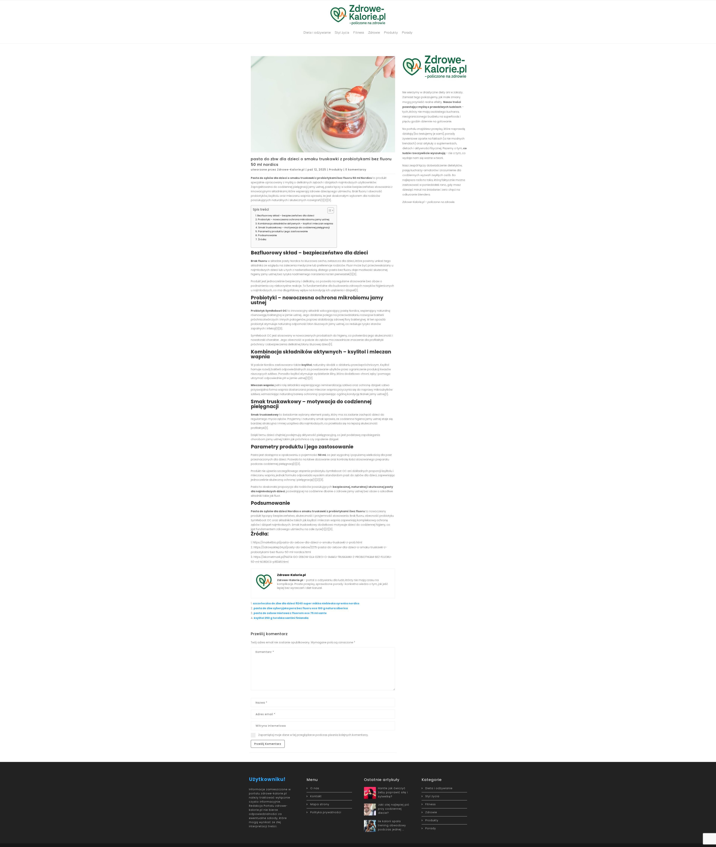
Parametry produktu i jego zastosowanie (283, 231)
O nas (314, 788)
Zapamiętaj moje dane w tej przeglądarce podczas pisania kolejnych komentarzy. (313, 735)
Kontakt (316, 796)
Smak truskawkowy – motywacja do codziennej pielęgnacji (294, 227)
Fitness (358, 32)
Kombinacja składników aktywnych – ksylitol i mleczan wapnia (295, 223)
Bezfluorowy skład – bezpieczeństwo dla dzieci (285, 215)
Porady (407, 32)
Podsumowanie (267, 235)
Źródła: (262, 239)
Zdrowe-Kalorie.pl (291, 169)
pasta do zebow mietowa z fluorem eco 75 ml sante (290, 613)
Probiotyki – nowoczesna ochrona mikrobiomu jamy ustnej (293, 219)
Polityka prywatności (325, 812)
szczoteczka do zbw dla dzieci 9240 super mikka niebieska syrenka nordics (306, 603)
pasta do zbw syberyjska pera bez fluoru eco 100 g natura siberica (301, 608)
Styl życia (342, 32)
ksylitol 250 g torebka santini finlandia (281, 618)
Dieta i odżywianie (317, 32)
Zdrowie (374, 32)
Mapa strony (319, 804)
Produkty (391, 32)
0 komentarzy (355, 169)
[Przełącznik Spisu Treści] (329, 210)
